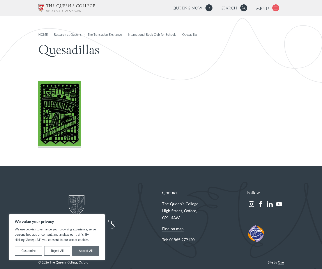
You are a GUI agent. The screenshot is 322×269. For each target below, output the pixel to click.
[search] (234, 8)
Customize (28, 251)
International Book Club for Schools (152, 34)
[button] (243, 7)
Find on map (173, 228)
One (281, 262)
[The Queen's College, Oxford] (66, 8)
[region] (57, 237)
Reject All (57, 251)
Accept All (85, 251)
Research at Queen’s (67, 34)
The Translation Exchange (105, 34)
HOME (43, 34)
